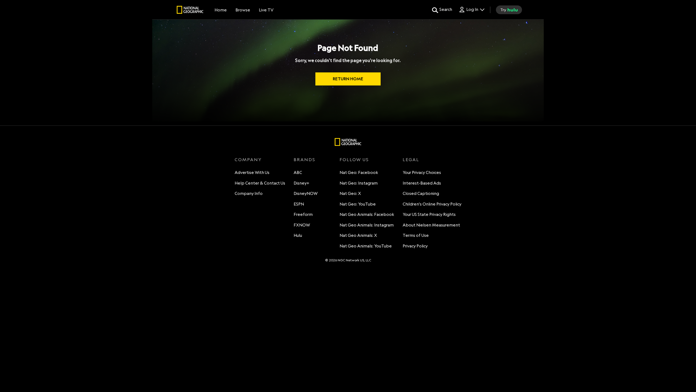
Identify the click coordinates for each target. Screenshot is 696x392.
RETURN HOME (348, 78)
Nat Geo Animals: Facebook (367, 214)
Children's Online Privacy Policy (432, 204)
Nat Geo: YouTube (358, 204)
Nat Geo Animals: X (358, 235)
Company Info (249, 193)
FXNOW (302, 225)
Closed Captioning (421, 193)
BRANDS (304, 159)
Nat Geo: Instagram (359, 183)
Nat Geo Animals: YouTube (366, 246)
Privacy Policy (415, 246)
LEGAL (411, 159)
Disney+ (301, 183)
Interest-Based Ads (422, 183)
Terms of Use (416, 235)
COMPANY (248, 159)
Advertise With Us (252, 172)
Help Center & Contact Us (260, 183)
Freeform (303, 214)
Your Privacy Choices (422, 172)
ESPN (299, 204)
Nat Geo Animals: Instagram (367, 225)
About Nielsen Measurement (431, 225)
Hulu (298, 235)
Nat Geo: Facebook (359, 172)
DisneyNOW (306, 193)
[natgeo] (190, 10)
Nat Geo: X (350, 193)
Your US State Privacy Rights (429, 214)
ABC (298, 172)
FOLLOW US (354, 159)
